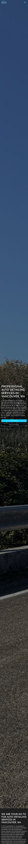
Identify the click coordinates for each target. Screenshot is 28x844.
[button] (25, 2)
